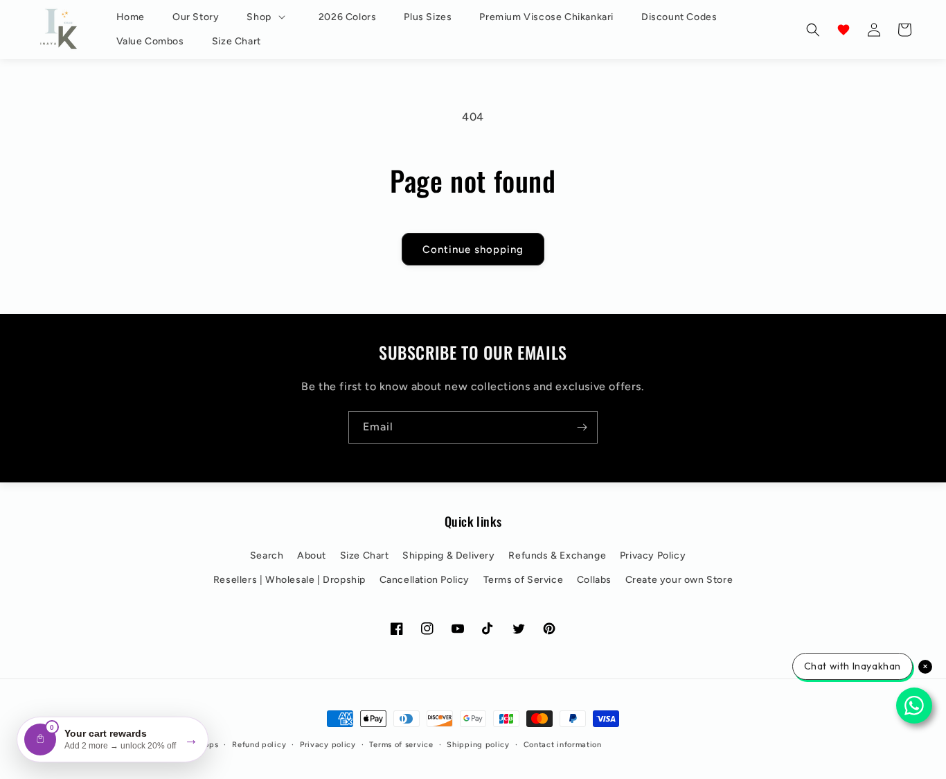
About (311, 555)
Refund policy (259, 744)
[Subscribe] (581, 427)
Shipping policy (478, 744)
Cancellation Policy (425, 580)
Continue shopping (473, 249)
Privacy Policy (653, 555)
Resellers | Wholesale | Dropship (289, 580)
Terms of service (401, 744)
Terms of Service (523, 580)
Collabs (594, 580)
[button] (268, 17)
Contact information (563, 744)
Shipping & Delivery (448, 555)
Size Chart (364, 555)
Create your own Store (679, 580)
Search (267, 555)
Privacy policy (328, 744)
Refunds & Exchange (557, 555)
